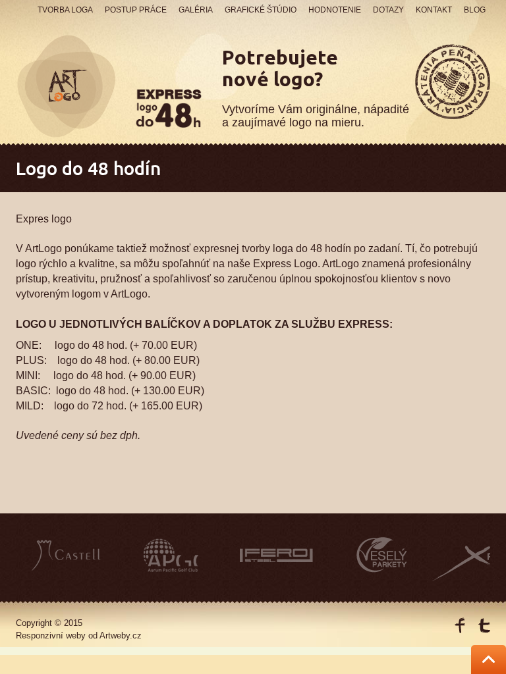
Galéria (196, 9)
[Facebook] (460, 625)
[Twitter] (484, 625)
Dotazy (388, 9)
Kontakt (434, 9)
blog (475, 9)
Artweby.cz (120, 635)
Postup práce (136, 9)
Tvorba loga (65, 9)
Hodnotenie (334, 9)
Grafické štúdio (260, 9)
